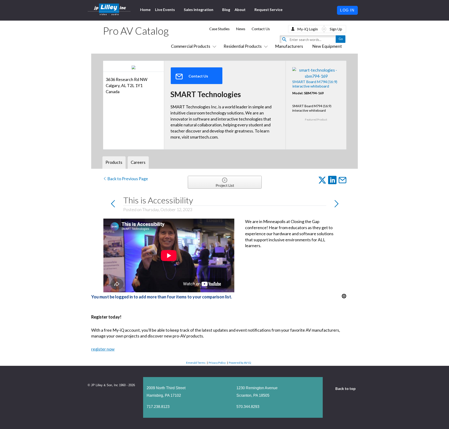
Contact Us (261, 28)
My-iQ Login (307, 29)
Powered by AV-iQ (240, 362)
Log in (347, 10)
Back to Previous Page (127, 178)
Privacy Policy (217, 362)
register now (103, 349)
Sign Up (336, 29)
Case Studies (219, 28)
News (240, 28)
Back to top (345, 388)
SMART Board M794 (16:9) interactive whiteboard (314, 83)
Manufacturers (289, 46)
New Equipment (327, 46)
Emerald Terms (196, 362)
